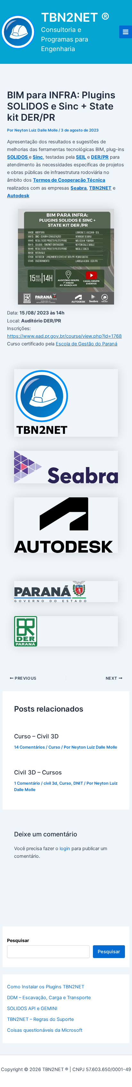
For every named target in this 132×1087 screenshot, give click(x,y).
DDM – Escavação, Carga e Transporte (49, 997)
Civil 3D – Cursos (38, 772)
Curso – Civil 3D (36, 736)
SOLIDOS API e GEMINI (32, 1008)
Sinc (38, 157)
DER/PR (100, 157)
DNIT (78, 783)
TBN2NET (100, 188)
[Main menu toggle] (125, 32)
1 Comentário (27, 783)
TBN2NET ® (75, 17)
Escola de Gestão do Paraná (86, 344)
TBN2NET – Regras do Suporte (40, 1019)
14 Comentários (29, 747)
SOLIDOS (18, 157)
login (65, 848)
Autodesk (18, 196)
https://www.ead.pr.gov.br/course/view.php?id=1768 (64, 336)
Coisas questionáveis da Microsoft (44, 1030)
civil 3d (50, 783)
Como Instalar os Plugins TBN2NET (45, 987)
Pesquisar (18, 940)
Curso (54, 747)
